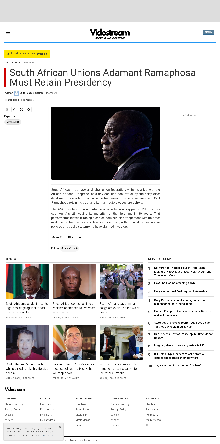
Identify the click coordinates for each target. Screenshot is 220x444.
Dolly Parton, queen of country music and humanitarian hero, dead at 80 (180, 302)
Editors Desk (27, 93)
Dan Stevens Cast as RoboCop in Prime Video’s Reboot (184, 336)
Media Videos (47, 419)
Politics (115, 425)
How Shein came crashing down (174, 283)
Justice (9, 414)
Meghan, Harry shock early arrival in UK (179, 345)
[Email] (7, 109)
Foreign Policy (12, 409)
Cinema (80, 425)
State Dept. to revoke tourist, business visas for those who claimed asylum (182, 324)
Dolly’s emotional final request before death (181, 291)
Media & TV (46, 414)
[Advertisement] (110, 11)
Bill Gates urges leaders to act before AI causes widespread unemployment (179, 356)
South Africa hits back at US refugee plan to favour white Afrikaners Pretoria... (118, 368)
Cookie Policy (49, 435)
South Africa (68, 248)
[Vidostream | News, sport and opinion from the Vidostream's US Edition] (26, 390)
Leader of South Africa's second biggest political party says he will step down (74, 368)
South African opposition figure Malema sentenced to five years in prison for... (74, 308)
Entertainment (47, 409)
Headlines (45, 404)
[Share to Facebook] (29, 109)
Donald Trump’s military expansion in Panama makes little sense (183, 313)
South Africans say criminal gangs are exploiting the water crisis (120, 308)
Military (9, 419)
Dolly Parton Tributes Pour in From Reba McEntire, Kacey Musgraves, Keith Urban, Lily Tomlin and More (182, 271)
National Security (14, 404)
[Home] (110, 34)
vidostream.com (89, 440)
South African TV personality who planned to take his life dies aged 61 (27, 368)
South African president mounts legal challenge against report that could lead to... (27, 308)
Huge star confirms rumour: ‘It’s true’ (178, 365)
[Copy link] (14, 109)
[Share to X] (21, 109)
